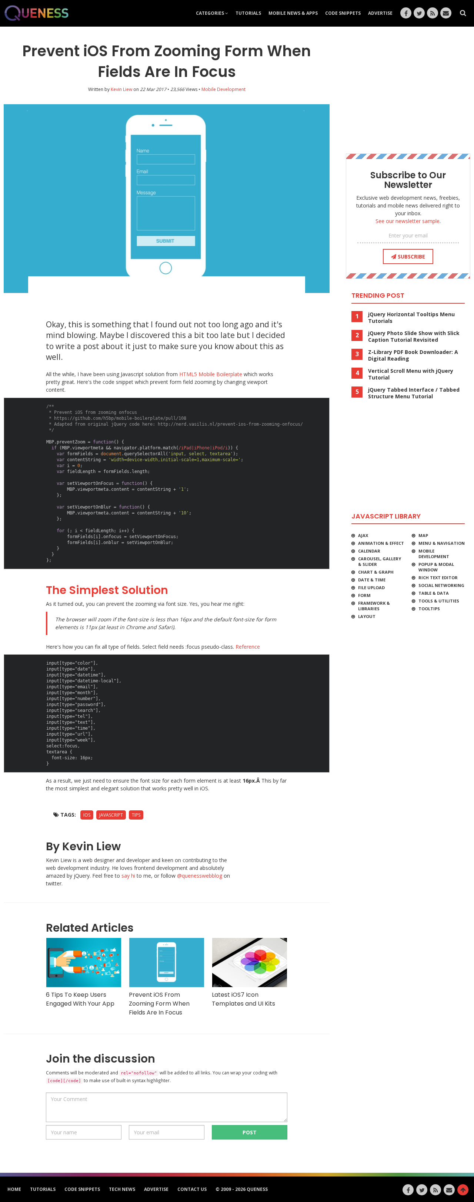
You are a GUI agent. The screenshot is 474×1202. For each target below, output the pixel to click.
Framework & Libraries (374, 605)
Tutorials (248, 13)
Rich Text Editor (438, 577)
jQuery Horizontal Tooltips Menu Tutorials (411, 317)
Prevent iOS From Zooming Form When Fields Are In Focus (159, 1003)
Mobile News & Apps (293, 13)
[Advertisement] (166, 294)
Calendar (369, 551)
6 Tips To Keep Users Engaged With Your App (80, 999)
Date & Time (371, 580)
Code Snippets (343, 13)
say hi (128, 875)
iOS (86, 815)
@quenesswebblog (199, 875)
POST (250, 1132)
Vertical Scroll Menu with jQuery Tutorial (410, 374)
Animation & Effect (381, 543)
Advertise (380, 13)
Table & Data (433, 593)
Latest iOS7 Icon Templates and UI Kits (243, 999)
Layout (366, 616)
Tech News (122, 1189)
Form (364, 595)
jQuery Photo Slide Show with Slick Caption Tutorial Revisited (414, 336)
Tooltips (429, 608)
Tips (136, 815)
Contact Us (192, 1189)
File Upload (371, 587)
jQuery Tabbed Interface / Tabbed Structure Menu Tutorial (414, 393)
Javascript (111, 815)
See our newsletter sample (407, 220)
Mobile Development (433, 553)
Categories (210, 13)
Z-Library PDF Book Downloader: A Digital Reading (413, 355)
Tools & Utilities (438, 601)
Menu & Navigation (441, 543)
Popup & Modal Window (436, 567)
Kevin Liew (121, 89)
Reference (248, 646)
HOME (14, 1189)
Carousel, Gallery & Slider (379, 561)
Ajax (363, 535)
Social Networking (441, 585)
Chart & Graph (376, 572)
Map (423, 535)
